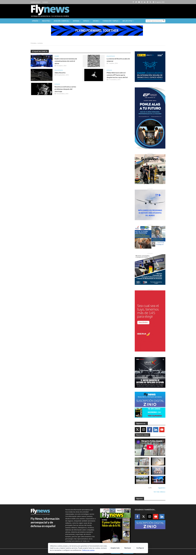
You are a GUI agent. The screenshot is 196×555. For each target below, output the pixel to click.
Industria (46, 21)
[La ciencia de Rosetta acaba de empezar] (94, 61)
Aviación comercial (61, 21)
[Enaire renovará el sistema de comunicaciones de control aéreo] (42, 61)
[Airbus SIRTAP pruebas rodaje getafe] (142, 480)
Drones (96, 21)
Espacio (86, 21)
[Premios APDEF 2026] (158, 480)
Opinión (35, 21)
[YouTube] (161, 429)
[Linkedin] (155, 429)
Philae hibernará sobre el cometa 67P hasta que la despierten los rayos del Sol (117, 75)
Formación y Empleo (111, 21)
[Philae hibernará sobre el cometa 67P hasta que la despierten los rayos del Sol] (93, 75)
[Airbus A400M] (158, 471)
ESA (108, 56)
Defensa (76, 21)
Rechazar (127, 548)
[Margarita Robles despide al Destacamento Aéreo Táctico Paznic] (142, 461)
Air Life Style (127, 21)
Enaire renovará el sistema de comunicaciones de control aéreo (66, 61)
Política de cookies (88, 550)
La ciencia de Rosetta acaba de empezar (118, 60)
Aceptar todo (115, 548)
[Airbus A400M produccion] (142, 471)
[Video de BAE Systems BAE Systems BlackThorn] (158, 461)
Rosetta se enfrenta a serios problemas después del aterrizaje (65, 89)
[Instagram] (143, 429)
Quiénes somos (35, 2)
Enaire (57, 56)
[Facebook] (149, 429)
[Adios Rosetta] (41, 75)
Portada (33, 43)
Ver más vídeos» (159, 492)
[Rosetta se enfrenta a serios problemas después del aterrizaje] (41, 89)
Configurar (140, 548)
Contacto (45, 2)
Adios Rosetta (60, 73)
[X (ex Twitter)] (137, 429)
